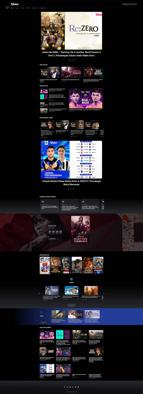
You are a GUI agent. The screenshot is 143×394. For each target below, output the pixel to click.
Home (7, 8)
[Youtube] (75, 387)
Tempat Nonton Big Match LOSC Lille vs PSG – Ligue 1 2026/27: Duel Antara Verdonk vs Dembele (90, 207)
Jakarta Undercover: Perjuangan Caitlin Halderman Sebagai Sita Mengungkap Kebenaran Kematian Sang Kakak (47, 133)
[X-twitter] (73, 387)
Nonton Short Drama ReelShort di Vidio (79, 375)
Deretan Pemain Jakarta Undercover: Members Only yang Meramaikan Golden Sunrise (93, 80)
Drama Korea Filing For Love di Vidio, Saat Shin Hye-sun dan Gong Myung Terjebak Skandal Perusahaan (59, 321)
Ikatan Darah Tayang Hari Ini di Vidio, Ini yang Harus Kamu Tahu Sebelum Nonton (79, 359)
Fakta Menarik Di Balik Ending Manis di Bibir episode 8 (48, 80)
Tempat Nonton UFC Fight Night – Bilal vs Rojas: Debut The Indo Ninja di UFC (57, 89)
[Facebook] (70, 387)
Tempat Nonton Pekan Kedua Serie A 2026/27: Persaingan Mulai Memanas (47, 375)
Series (17, 8)
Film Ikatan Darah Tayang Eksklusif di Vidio (70, 79)
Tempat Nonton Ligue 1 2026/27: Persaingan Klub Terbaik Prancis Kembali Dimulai (63, 375)
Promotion (34, 8)
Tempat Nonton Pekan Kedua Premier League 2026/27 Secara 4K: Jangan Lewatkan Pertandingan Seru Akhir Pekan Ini (57, 96)
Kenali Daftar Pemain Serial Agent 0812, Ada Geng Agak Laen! (47, 358)
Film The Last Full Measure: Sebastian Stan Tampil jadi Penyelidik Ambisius (58, 109)
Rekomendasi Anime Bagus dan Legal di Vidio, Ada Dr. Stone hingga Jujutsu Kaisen (90, 297)
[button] (41, 129)
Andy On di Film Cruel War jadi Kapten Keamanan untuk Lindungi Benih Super (57, 103)
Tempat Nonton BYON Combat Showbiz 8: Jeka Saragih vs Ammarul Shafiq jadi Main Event (95, 375)
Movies (12, 8)
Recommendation (42, 8)
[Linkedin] (78, 387)
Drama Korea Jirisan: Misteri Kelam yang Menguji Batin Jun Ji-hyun (92, 321)
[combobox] (129, 4)
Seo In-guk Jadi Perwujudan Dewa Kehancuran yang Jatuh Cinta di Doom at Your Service (75, 321)
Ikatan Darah (52, 226)
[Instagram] (65, 387)
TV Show (22, 8)
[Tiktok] (67, 387)
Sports (28, 8)
